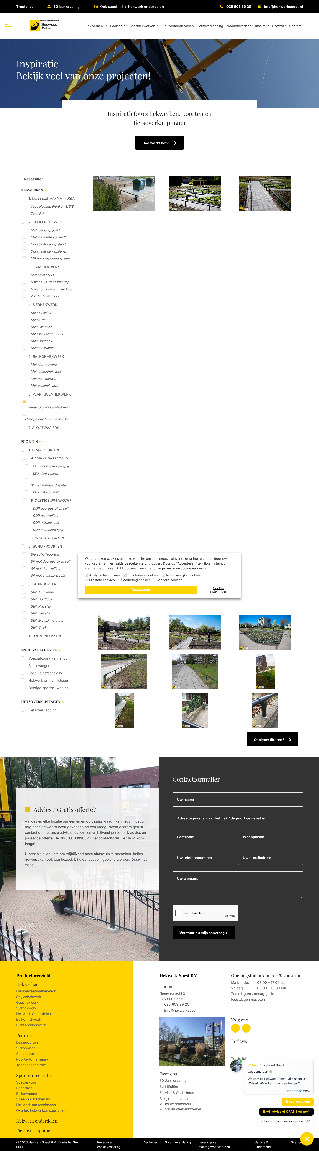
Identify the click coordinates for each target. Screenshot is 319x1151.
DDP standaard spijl (48, 530)
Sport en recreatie (34, 1075)
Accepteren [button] (141, 590)
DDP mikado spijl (46, 522)
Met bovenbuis (42, 275)
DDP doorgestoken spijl (51, 508)
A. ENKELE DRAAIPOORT (50, 458)
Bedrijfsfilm (169, 1086)
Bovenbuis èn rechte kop (50, 282)
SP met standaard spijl (48, 575)
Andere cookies (170, 580)
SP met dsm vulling (45, 568)
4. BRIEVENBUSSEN (44, 636)
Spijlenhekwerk (28, 997)
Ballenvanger (38, 665)
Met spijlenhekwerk (46, 371)
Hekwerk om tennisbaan (48, 680)
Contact (295, 26)
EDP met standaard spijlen (47, 485)
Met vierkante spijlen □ (48, 237)
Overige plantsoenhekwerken (47, 419)
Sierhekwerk (26, 1008)
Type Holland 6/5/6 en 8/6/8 (52, 206)
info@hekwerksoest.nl (283, 6)
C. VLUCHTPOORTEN (47, 538)
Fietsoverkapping (209, 26)
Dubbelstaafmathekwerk (36, 991)
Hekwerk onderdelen (37, 1121)
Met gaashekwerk (44, 386)
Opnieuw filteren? (269, 739)
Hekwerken (94, 26)
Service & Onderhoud (177, 1092)
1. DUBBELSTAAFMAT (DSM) (52, 198)
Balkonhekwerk (28, 1019)
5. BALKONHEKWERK (46, 356)
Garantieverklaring (178, 1142)
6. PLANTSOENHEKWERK (49, 394)
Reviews (239, 1041)
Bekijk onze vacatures (177, 1099)
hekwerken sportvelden (49, 1110)
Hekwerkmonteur (177, 1104)
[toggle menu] (8, 24)
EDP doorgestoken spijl (51, 466)
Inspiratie (262, 26)
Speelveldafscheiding (45, 673)
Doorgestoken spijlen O (49, 244)
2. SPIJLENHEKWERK (46, 222)
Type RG (37, 214)
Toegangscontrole (31, 1065)
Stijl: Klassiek (41, 313)
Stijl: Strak (38, 320)
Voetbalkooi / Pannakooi (48, 658)
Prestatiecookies (102, 580)
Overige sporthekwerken (48, 688)
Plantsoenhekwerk (31, 1025)
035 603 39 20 (238, 6)
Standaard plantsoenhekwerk (47, 407)
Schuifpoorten (27, 1053)
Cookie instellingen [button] (218, 589)
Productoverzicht (239, 26)
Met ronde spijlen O (46, 230)
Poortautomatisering (32, 1059)
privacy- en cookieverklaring (184, 568)
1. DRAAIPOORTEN (43, 450)
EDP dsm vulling (45, 473)
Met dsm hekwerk (44, 379)
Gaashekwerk (27, 1002)
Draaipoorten (27, 1042)
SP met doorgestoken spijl (51, 561)
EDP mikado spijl (45, 492)
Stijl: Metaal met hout (47, 334)
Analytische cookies (104, 575)
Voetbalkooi (26, 1082)
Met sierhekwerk (44, 365)
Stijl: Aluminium (42, 348)
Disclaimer (150, 1142)
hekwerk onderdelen (146, 6)
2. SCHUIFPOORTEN (45, 546)
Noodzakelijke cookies (183, 575)
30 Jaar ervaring (173, 1080)
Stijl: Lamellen (41, 327)
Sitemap (297, 1142)
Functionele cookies (142, 575)
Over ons (168, 1074)
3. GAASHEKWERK (44, 267)
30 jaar (59, 6)
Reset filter (33, 179)
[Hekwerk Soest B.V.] (44, 25)
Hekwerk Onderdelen (33, 1013)
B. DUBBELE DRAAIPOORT (51, 500)
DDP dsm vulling (45, 516)
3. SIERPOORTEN (42, 584)
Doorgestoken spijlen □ (48, 251)
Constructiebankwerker (182, 1109)
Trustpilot (24, 6)
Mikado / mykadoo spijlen (50, 258)
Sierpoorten (25, 1048)
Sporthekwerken (142, 26)
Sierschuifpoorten (45, 554)
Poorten (116, 26)
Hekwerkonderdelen (178, 26)
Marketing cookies (136, 580)
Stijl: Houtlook (41, 341)
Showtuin (279, 26)
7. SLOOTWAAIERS (43, 427)
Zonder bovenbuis (45, 296)
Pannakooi (24, 1088)
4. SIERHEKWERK (42, 304)
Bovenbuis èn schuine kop (51, 289)
